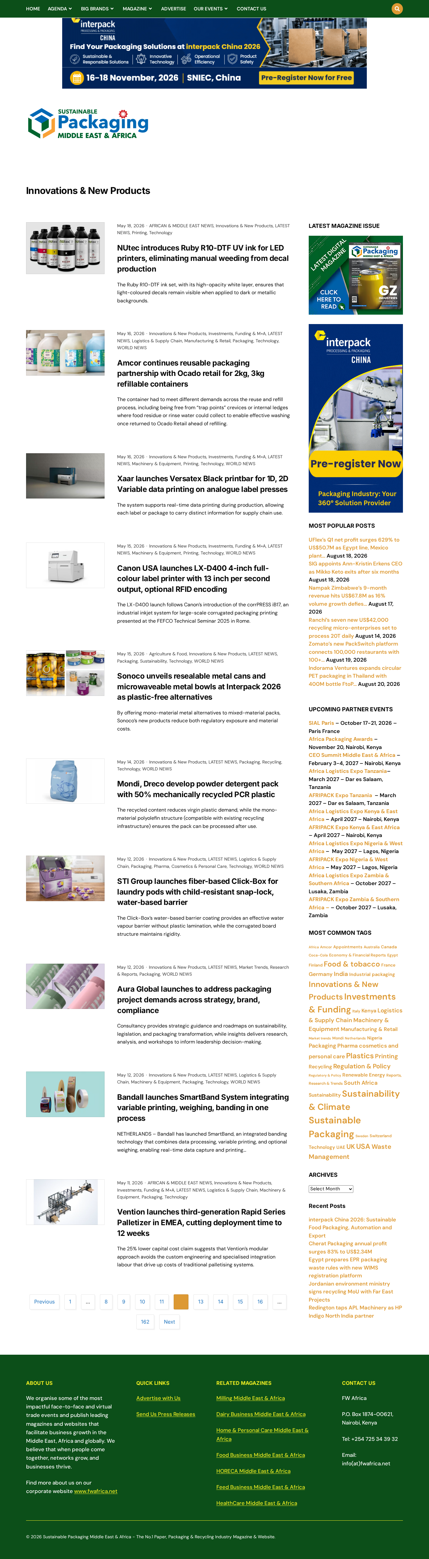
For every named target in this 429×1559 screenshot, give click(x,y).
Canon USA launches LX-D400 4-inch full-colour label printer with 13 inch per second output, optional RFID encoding (193, 579)
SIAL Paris (321, 722)
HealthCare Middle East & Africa (256, 1503)
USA (363, 1146)
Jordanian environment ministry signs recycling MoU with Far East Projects (351, 1291)
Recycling (271, 762)
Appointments (347, 947)
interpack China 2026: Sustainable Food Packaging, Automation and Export (352, 1227)
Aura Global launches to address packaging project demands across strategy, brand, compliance (194, 999)
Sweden (362, 1136)
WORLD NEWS (132, 347)
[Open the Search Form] (397, 8)
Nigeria (374, 1038)
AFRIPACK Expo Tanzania (340, 795)
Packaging (243, 341)
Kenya (368, 1010)
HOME (33, 9)
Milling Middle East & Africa (250, 1398)
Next (169, 1322)
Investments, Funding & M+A (237, 333)
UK (350, 1146)
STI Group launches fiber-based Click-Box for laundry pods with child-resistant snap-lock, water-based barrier (197, 892)
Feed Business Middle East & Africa (260, 1487)
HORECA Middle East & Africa (253, 1471)
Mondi (338, 1038)
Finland (316, 965)
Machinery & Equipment (156, 463)
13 (201, 1301)
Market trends (320, 1038)
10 (142, 1301)
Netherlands (355, 1038)
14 (220, 1301)
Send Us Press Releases (165, 1414)
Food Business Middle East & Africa (260, 1455)
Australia (372, 947)
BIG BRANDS (95, 9)
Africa (314, 947)
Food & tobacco (352, 964)
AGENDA (57, 9)
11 (162, 1301)
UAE (340, 1147)
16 (260, 1301)
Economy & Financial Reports (357, 955)
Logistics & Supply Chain (157, 341)
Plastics (360, 1055)
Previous (44, 1301)
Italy (356, 1011)
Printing (139, 232)
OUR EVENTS (208, 9)
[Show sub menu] (70, 9)
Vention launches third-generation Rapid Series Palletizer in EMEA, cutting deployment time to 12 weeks (201, 1222)
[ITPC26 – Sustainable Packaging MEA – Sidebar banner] (356, 508)
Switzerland (381, 1135)
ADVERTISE (173, 9)
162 (145, 1322)
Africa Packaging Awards (341, 738)
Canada (389, 947)
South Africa (360, 1083)
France (388, 965)
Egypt (392, 955)
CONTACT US (251, 9)
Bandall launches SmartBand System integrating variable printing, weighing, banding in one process (203, 1108)
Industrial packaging (372, 974)
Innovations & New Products (244, 226)
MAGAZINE (135, 9)
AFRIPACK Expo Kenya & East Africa (354, 827)
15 (240, 1301)
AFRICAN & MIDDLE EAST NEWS (181, 226)
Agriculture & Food (168, 654)
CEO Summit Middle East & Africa (352, 755)
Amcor (326, 947)
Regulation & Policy (362, 1066)
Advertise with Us (158, 1398)
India (341, 974)
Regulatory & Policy (325, 1075)
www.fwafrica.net (95, 1491)
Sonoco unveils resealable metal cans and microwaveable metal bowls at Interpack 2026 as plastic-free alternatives (199, 686)
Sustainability (153, 661)
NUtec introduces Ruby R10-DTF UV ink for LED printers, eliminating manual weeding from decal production (203, 258)
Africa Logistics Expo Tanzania (348, 771)
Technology (160, 232)
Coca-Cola (318, 955)
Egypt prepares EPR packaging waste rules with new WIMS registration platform (348, 1267)
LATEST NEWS (262, 654)
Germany (321, 974)
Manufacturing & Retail (207, 341)
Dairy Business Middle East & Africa (261, 1414)
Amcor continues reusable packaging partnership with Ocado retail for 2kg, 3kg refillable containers (190, 373)
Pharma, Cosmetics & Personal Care (190, 866)
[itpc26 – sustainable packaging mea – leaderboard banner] (214, 85)
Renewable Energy (363, 1075)
